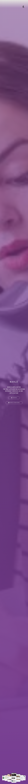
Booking (14, 397)
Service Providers (14, 402)
